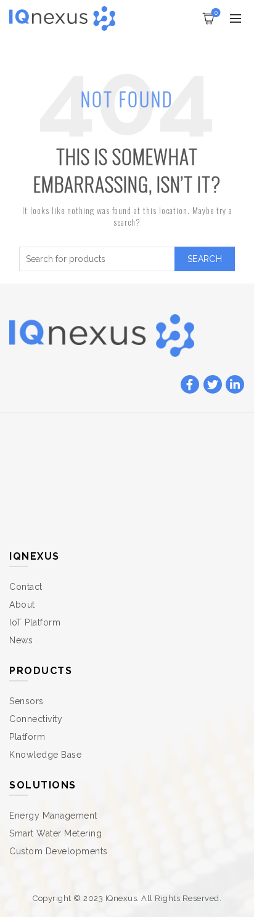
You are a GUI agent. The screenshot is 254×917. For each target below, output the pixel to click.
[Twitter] (212, 385)
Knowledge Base (45, 755)
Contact (26, 587)
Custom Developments (58, 851)
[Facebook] (190, 385)
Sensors (26, 701)
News (21, 640)
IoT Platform (34, 622)
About (22, 604)
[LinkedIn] (235, 385)
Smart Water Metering (55, 833)
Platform (27, 737)
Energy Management (53, 815)
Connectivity (35, 719)
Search (204, 259)
